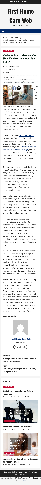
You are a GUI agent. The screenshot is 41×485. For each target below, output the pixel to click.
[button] (3, 31)
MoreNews (33, 472)
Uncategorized (8, 50)
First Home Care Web (20, 15)
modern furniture (26, 135)
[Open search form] (37, 31)
